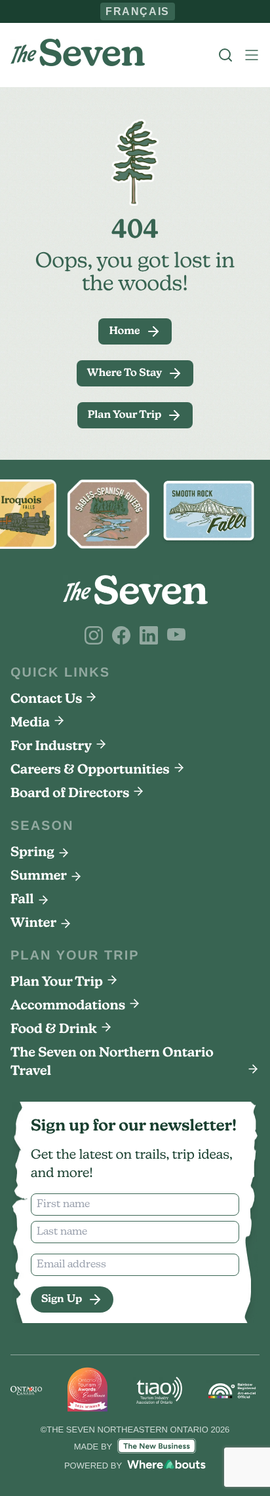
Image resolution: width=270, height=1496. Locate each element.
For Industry (51, 746)
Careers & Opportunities (90, 770)
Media (30, 723)
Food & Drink (53, 1029)
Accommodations (67, 1006)
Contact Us (46, 699)
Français (138, 11)
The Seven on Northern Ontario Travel (112, 1062)
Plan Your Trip (56, 982)
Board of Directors (69, 793)
